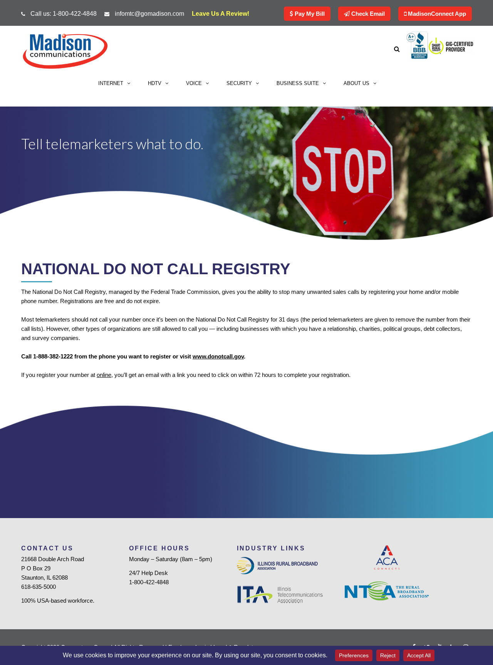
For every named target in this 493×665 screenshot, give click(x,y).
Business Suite (298, 83)
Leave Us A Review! (220, 13)
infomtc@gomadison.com (149, 13)
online (104, 375)
